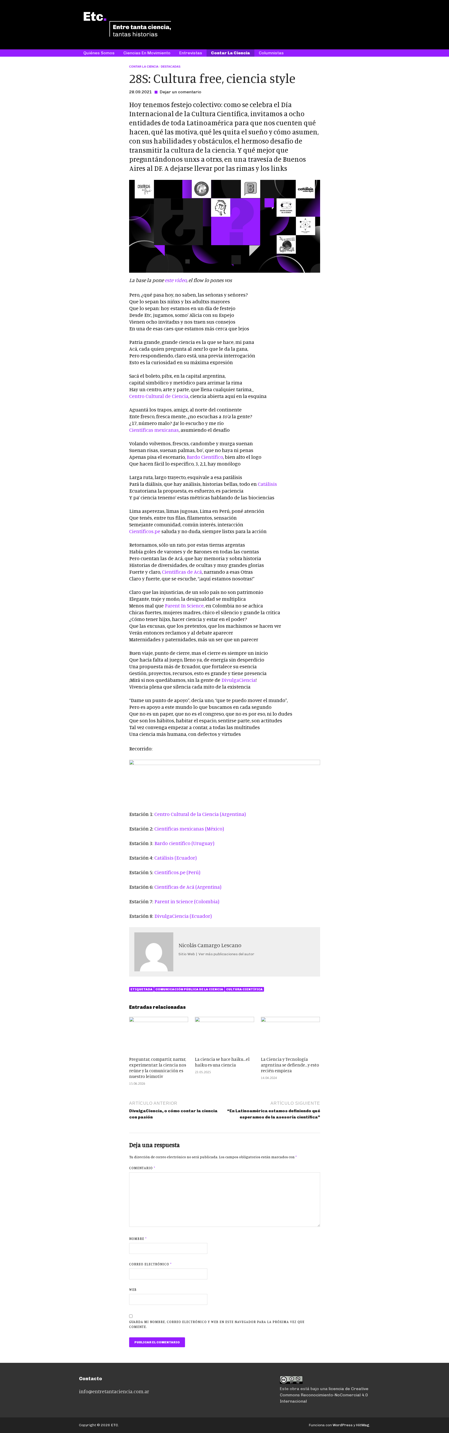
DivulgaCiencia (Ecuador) (183, 916)
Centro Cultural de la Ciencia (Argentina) (200, 814)
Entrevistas (190, 52)
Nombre (138, 1238)
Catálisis (267, 484)
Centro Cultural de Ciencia (158, 396)
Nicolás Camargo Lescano (210, 944)
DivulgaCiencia (238, 680)
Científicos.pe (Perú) (177, 872)
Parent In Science (184, 605)
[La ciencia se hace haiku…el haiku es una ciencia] (224, 1020)
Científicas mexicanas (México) (189, 828)
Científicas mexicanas (154, 430)
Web (133, 1289)
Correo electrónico (150, 1264)
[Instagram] (360, 31)
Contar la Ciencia (230, 52)
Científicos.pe (144, 531)
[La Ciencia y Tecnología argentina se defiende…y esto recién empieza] (290, 1020)
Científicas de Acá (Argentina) (187, 887)
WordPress (343, 1425)
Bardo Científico (205, 457)
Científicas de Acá (182, 571)
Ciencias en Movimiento (146, 52)
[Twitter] (352, 31)
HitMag (362, 1425)
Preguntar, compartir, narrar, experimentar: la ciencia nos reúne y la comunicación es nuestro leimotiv (157, 1067)
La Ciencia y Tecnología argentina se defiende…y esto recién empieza (290, 1064)
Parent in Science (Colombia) (186, 901)
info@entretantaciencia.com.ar (114, 1391)
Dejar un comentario (180, 91)
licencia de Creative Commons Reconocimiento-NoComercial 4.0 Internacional (324, 1395)
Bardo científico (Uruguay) (184, 843)
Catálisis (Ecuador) (175, 857)
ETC (114, 1425)
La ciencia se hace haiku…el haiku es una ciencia (222, 1062)
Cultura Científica (244, 989)
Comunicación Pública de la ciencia (189, 989)
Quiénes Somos (99, 52)
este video (176, 280)
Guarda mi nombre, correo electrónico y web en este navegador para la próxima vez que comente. (217, 1324)
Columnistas (271, 52)
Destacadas (170, 66)
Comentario (142, 1168)
